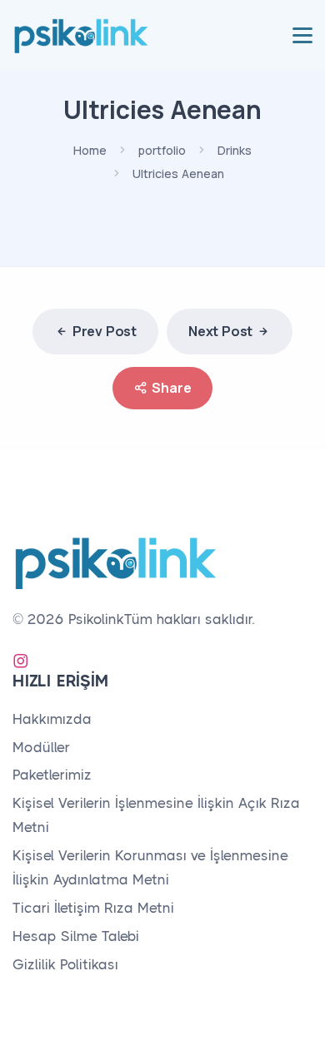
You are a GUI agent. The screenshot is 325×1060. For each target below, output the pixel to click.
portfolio (162, 150)
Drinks (235, 150)
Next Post (220, 331)
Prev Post (104, 331)
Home (90, 150)
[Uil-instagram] (20, 660)
